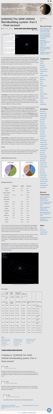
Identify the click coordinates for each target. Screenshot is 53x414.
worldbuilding (19, 350)
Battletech (42, 65)
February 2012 (43, 162)
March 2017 (43, 125)
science (13, 350)
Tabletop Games (44, 98)
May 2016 (42, 134)
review (41, 87)
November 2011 (43, 166)
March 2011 (42, 173)
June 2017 (42, 119)
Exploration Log (43, 71)
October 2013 (43, 146)
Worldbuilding (34, 28)
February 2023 (43, 115)
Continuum (42, 67)
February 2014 (43, 140)
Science (28, 28)
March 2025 (43, 111)
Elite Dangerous (44, 69)
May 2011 (42, 170)
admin (11, 28)
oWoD (41, 83)
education (9, 350)
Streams (42, 95)
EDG (9, 395)
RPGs (24, 28)
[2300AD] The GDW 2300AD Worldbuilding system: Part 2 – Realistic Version (10, 407)
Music (41, 81)
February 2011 (43, 175)
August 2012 (43, 158)
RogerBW (42, 217)
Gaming (20, 28)
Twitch (41, 100)
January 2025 (43, 113)
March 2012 (43, 160)
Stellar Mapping (43, 93)
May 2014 (42, 138)
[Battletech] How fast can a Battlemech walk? (45, 198)
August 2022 (43, 117)
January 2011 (43, 177)
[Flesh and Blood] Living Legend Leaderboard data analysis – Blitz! (45, 30)
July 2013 (42, 152)
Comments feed (43, 231)
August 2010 (43, 187)
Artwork (42, 63)
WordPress (24, 412)
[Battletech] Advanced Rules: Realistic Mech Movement (45, 49)
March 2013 (43, 154)
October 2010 (43, 183)
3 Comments (36, 30)
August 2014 (43, 136)
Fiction (41, 73)
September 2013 (44, 148)
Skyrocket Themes (32, 412)
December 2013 (43, 144)
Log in (41, 227)
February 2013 (43, 156)
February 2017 (43, 127)
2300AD (16, 28)
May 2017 (42, 121)
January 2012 (43, 164)
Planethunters (43, 85)
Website (42, 102)
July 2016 (42, 129)
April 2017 (42, 123)
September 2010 (44, 185)
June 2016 (42, 131)
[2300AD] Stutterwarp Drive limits (30, 405)
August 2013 (43, 150)
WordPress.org (43, 234)
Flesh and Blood (44, 75)
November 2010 (43, 181)
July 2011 (42, 168)
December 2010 (43, 179)
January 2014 (43, 142)
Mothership (42, 79)
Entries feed (43, 229)
